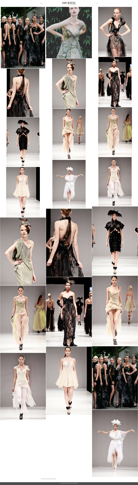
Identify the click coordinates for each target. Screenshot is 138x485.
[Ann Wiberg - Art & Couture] (69, 3)
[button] (41, 3)
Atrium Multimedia (74, 483)
